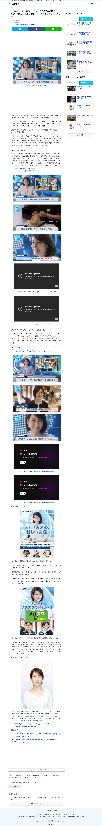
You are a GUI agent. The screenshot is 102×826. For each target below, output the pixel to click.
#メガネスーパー (15, 787)
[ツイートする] (20, 29)
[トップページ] (13, 4)
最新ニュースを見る (36, 803)
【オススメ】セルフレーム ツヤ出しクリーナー (36, 770)
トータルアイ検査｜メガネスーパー (25, 168)
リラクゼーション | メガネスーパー (25, 170)
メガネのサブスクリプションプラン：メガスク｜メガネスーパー (33, 351)
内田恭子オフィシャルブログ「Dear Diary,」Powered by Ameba (33, 724)
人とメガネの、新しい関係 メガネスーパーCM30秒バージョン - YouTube (36, 502)
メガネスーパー (16, 115)
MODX (54, 823)
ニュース (69, 19)
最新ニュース (71, 82)
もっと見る (80, 71)
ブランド (83, 19)
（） (23, 24)
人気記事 (83, 82)
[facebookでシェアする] (36, 29)
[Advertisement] (37, 44)
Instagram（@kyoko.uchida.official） (26, 726)
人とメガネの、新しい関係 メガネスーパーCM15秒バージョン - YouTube (36, 471)
